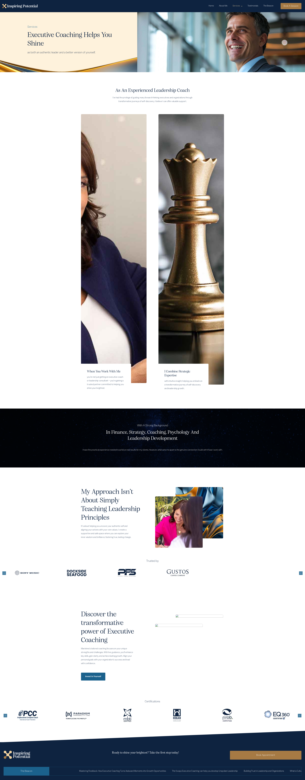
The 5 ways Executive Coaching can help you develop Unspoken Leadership (142, 771)
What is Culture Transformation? (241, 771)
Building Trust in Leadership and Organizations (201, 771)
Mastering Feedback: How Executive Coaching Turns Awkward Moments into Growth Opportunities (60, 771)
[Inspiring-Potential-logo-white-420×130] (17, 752)
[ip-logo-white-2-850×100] (20, 5)
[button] (4, 573)
